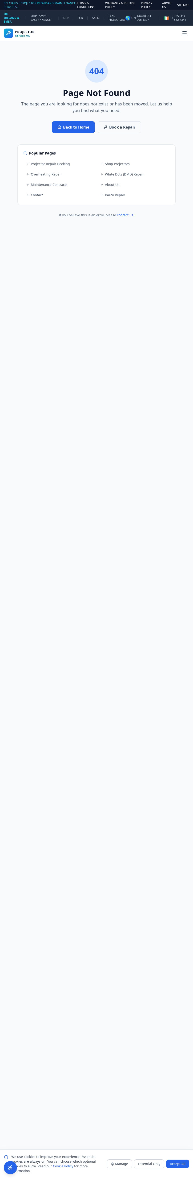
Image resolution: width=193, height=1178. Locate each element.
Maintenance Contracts (49, 184)
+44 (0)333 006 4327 (144, 18)
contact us (125, 215)
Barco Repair (115, 195)
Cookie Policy (63, 1166)
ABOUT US (167, 5)
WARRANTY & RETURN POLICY (120, 5)
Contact (37, 195)
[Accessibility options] (10, 1167)
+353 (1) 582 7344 (180, 18)
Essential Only (149, 1163)
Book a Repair (122, 127)
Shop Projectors (117, 164)
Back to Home (76, 127)
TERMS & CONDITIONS (86, 5)
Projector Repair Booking (50, 164)
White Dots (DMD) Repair (124, 174)
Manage (121, 1163)
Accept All (177, 1163)
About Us (112, 184)
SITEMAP (183, 5)
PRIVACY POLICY (146, 5)
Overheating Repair (46, 174)
